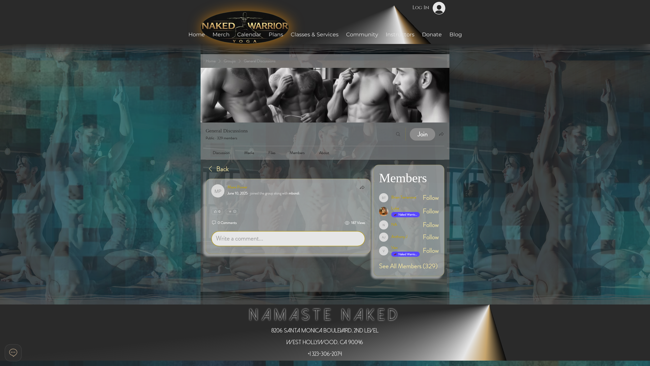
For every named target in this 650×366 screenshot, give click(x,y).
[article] (288, 216)
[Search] (398, 134)
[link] (221, 153)
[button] (362, 34)
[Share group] (441, 134)
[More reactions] (232, 211)
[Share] (362, 187)
